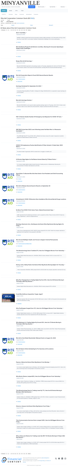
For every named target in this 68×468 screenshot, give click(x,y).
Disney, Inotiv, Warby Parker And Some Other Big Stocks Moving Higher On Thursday (40, 264)
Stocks (10, 10)
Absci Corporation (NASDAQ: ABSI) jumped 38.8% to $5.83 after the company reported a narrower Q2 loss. (41, 269)
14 (24, 30)
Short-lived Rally (21, 32)
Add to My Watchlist (20, 23)
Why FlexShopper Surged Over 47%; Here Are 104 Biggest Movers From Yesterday (39, 308)
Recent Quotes (41, 6)
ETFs (16, 10)
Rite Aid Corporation (22, 79)
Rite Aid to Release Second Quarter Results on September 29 (33, 186)
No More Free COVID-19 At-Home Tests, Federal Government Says (35, 210)
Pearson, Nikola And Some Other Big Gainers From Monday (33, 362)
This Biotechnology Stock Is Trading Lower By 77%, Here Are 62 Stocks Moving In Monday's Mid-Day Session (39, 391)
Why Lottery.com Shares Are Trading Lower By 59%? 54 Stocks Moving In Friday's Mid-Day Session (40, 436)
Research (51, 25)
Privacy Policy (42, 460)
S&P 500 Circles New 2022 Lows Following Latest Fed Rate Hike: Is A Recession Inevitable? (38, 130)
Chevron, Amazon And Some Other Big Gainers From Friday (33, 406)
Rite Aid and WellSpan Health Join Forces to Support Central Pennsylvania (37, 239)
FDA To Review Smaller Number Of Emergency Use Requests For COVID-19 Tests (39, 116)
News (16, 14)
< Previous (3, 30)
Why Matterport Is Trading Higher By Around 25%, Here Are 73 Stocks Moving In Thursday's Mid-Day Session (38, 323)
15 (26, 30)
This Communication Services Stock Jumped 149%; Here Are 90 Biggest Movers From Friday (40, 421)
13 (21, 30)
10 (15, 30)
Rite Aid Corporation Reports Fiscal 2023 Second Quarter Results (34, 75)
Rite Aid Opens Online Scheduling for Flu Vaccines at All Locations (35, 349)
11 (17, 30)
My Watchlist (52, 6)
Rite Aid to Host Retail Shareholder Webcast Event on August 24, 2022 (36, 338)
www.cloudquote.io (45, 457)
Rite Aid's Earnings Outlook (24, 100)
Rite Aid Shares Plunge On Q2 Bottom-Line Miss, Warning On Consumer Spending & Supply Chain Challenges (39, 47)
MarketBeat (19, 303)
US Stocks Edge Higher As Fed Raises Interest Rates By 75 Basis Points (36, 159)
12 (19, 30)
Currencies (21, 14)
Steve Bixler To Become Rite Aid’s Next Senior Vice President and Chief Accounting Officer (39, 174)
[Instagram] (65, 460)
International (28, 14)
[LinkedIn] (62, 460)
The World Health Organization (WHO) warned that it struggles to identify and (34, 151)
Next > (29, 30)
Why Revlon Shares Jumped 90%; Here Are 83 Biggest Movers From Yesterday (38, 376)
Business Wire (20, 81)
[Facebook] (59, 460)
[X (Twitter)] (56, 460)
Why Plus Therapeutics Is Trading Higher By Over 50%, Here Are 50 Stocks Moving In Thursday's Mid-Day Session (40, 280)
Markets (4, 10)
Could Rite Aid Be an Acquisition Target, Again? (29, 294)
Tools (22, 10)
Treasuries (36, 14)
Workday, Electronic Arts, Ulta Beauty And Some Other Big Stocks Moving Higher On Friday (40, 224)
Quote (12, 25)
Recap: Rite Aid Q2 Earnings (24, 61)
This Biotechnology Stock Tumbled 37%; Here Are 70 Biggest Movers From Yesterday (40, 250)
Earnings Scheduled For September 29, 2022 (29, 86)
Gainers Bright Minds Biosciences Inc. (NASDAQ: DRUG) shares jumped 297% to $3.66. (36, 286)
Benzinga (19, 42)
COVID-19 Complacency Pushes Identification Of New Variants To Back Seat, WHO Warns (39, 145)
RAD (32, 18)
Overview (11, 14)
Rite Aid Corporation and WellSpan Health (25, 243)
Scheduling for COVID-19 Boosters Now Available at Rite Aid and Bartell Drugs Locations (41, 199)
